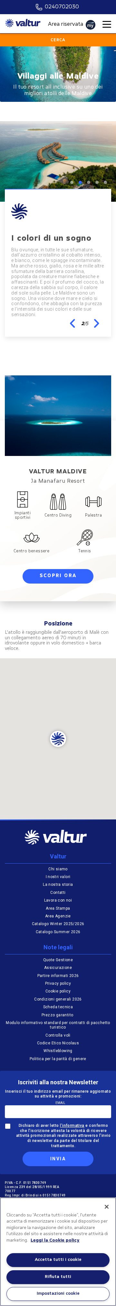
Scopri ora (58, 576)
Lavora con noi (58, 900)
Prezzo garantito (58, 1015)
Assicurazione (58, 967)
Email (60, 1103)
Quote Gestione (58, 960)
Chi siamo (58, 869)
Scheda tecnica (58, 1007)
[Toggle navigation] (106, 25)
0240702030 (62, 7)
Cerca (58, 40)
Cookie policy (58, 991)
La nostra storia (58, 884)
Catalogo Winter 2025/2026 (58, 924)
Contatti (57, 892)
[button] (72, 324)
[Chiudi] (107, 1207)
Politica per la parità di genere (58, 1059)
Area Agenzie (58, 916)
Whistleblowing (58, 1051)
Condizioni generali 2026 (58, 999)
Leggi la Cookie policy (55, 1240)
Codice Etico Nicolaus (58, 1043)
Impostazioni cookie (58, 1293)
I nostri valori (58, 877)
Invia (58, 1158)
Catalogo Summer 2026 (58, 932)
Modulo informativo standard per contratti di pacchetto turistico (58, 1025)
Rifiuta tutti (58, 1277)
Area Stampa (58, 908)
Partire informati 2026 (58, 975)
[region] (58, 1251)
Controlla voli (58, 1035)
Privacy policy (58, 983)
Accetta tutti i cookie (58, 1260)
